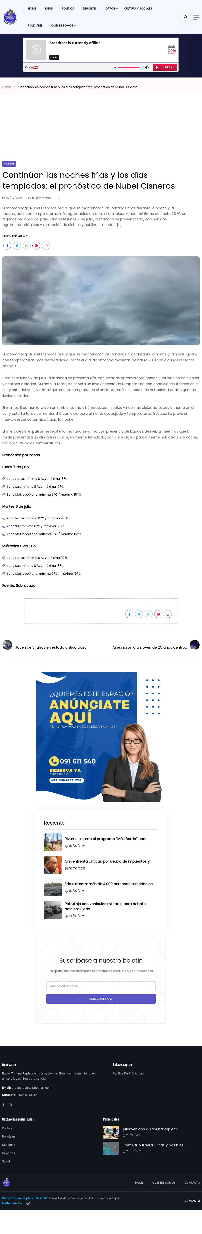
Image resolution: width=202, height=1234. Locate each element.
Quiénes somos (62, 25)
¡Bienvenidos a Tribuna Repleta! (150, 1129)
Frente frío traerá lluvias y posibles (153, 1145)
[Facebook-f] (3, 1104)
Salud (49, 8)
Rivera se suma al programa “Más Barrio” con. (105, 838)
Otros (110, 8)
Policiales (35, 25)
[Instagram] (10, 1104)
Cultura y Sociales (138, 8)
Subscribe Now (101, 999)
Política (68, 8)
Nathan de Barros (14, 1203)
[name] (10, 17)
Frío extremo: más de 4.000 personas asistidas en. (109, 883)
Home (32, 8)
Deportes (90, 8)
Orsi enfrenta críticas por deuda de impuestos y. (107, 861)
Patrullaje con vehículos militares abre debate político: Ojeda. (105, 906)
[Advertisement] (101, 131)
